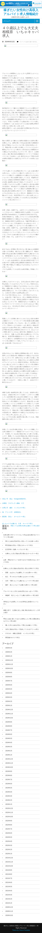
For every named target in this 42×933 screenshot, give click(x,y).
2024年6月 (8, 734)
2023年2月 (8, 800)
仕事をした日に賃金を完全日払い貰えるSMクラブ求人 (21, 568)
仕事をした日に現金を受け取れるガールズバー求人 (22, 553)
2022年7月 (8, 829)
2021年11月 (9, 862)
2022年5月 (8, 837)
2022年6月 (8, 833)
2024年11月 (9, 714)
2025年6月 (8, 685)
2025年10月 (9, 668)
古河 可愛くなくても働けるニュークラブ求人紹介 (22, 581)
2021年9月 (8, 870)
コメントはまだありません (28, 41)
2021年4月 (8, 891)
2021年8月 (8, 874)
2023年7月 (8, 779)
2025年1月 (8, 705)
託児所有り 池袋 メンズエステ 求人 (17, 549)
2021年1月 (8, 903)
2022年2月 (8, 849)
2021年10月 (9, 866)
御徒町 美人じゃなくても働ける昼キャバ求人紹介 (22, 595)
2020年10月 (9, 915)
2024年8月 (8, 726)
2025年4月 (8, 693)
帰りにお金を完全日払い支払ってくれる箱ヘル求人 (22, 541)
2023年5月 (8, 788)
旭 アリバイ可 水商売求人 (11, 512)
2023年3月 (8, 796)
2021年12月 (9, 858)
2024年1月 (8, 755)
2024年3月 (8, 746)
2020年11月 (9, 911)
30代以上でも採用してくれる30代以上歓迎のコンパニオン (21, 603)
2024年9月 (8, 722)
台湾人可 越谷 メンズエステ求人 (14, 508)
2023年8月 (8, 775)
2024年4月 (8, 742)
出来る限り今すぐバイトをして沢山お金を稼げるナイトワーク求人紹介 (21, 536)
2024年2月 (8, 751)
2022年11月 (9, 812)
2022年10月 (9, 816)
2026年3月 (8, 648)
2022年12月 (9, 808)
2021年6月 (8, 882)
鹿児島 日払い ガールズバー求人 (14, 516)
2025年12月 (9, 660)
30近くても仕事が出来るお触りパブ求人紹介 (25, 526)
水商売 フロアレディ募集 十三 (13, 503)
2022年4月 (8, 841)
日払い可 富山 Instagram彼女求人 (14, 499)
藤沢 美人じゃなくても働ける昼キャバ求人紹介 (21, 585)
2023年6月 (8, 784)
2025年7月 (8, 681)
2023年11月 (9, 763)
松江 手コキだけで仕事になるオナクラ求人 (19, 577)
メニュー (7, 21)
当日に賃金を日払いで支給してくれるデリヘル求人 (22, 629)
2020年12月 (9, 907)
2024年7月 (8, 730)
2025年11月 (9, 664)
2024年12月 (9, 709)
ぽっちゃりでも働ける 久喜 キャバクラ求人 (17, 523)
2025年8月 (8, 677)
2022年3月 (8, 845)
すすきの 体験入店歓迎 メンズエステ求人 (19, 633)
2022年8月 (8, 825)
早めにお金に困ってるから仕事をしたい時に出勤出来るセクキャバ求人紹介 (21, 620)
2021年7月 (8, 878)
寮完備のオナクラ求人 (12, 637)
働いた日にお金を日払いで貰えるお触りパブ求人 (21, 625)
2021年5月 (8, 886)
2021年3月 (8, 895)
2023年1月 (8, 804)
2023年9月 (8, 771)
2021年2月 (8, 899)
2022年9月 (8, 821)
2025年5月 (8, 689)
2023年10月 (9, 767)
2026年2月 (8, 652)
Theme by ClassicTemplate (21, 930)
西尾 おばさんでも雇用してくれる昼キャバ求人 (21, 572)
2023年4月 (8, 792)
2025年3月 (8, 697)
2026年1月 (8, 656)
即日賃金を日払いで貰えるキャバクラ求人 (19, 545)
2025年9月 (8, 672)
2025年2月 (8, 701)
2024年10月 (9, 718)
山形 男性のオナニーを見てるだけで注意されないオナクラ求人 (21, 561)
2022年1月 (8, 853)
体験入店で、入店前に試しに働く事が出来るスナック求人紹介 (21, 611)
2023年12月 (9, 759)
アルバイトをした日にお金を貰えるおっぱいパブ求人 (20, 591)
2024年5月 (8, 738)
